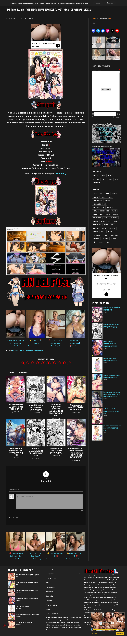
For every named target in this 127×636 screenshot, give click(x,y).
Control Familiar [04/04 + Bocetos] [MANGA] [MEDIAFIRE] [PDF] (111, 411)
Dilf (105, 204)
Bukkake (103, 197)
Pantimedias (96, 235)
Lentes (103, 221)
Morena (104, 228)
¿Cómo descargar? (61, 173)
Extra (110, 176)
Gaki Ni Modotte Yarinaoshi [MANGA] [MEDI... (27, 583)
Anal (13, 351)
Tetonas (35, 351)
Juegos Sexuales (28, 351)
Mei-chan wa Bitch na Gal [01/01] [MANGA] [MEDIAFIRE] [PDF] (16, 407)
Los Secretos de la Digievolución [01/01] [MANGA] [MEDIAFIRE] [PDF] (16, 451)
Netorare (95, 232)
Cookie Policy (49, 596)
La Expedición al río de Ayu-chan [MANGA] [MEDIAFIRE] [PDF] (36, 407)
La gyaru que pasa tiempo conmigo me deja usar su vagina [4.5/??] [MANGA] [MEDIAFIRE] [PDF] (112, 394)
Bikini (107, 193)
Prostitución (114, 235)
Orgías (103, 232)
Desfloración (97, 204)
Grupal (95, 214)
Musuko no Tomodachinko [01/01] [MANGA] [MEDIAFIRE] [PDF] (35, 452)
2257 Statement (50, 587)
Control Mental (97, 200)
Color (110, 197)
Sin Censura (96, 183)
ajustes (85, 3)
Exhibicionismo (104, 211)
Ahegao (95, 193)
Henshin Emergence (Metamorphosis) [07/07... (28, 598)
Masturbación (97, 225)
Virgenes (40, 351)
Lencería (95, 221)
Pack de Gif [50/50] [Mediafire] (24, 622)
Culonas (107, 200)
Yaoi (108, 242)
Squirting (96, 239)
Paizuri (110, 232)
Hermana (115, 214)
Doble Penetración (98, 207)
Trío (94, 242)
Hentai (31, 19)
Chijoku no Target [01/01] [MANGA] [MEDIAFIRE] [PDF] (56, 450)
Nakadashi (112, 228)
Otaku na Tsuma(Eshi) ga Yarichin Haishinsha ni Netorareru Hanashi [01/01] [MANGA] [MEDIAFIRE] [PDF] (76, 452)
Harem (108, 214)
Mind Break (96, 228)
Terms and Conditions (51, 605)
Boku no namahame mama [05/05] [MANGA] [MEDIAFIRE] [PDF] (76, 407)
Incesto (22, 351)
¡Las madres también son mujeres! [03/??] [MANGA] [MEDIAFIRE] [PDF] (112, 428)
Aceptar (98, 3)
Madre (109, 221)
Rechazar (110, 3)
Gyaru (101, 214)
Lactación (114, 218)
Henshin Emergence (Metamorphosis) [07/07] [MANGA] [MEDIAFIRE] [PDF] (110, 343)
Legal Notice (49, 600)
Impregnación (97, 218)
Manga (110, 179)
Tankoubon (105, 239)
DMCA (47, 583)
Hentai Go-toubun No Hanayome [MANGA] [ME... (28, 614)
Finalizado (24, 19)
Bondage (95, 197)
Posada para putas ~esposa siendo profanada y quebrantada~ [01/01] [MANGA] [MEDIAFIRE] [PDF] (56, 409)
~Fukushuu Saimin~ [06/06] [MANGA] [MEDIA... (28, 575)
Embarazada (110, 207)
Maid (115, 221)
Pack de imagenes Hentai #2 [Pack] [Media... (27, 590)
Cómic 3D (95, 176)
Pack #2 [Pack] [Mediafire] (23, 606)
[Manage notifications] (4, 625)
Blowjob (114, 193)
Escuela (17, 351)
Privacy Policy (49, 591)
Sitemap (48, 609)
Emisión (103, 176)
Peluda (105, 235)
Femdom (114, 211)
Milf (112, 225)
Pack (116, 179)
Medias (106, 225)
